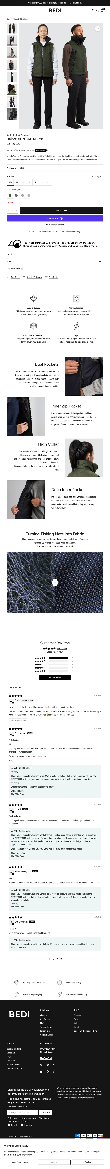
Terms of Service (46, 1027)
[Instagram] (56, 1065)
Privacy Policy (45, 1030)
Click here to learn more (46, 546)
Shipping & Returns (14, 1048)
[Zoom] (97, 28)
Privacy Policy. (26, 1154)
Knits (75, 1023)
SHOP (76, 1010)
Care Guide (11, 1060)
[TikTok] (56, 1071)
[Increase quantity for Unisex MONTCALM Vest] (16, 210)
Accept (54, 1162)
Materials (10, 261)
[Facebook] (43, 1065)
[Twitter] (49, 1065)
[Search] (97, 10)
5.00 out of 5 (62, 648)
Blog (42, 1023)
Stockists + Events (13, 1064)
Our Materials (45, 1019)
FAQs (9, 1056)
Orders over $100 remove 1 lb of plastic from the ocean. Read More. (55, 2)
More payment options (55, 225)
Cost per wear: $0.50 (15, 168)
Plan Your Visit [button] (46, 1058)
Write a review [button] (55, 677)
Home (8, 19)
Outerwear (78, 1015)
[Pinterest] (49, 1072)
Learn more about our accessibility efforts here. (79, 1097)
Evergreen (10, 195)
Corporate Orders (46, 1034)
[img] (15, 695)
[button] (14, 135)
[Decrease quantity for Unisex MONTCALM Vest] (9, 210)
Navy (29, 195)
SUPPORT (11, 1044)
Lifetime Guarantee (15, 268)
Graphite (16, 195)
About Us (43, 1015)
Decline (88, 1162)
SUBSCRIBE (46, 1112)
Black (22, 195)
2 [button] (53, 958)
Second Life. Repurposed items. (85, 1030)
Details (9, 254)
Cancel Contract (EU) (14, 1068)
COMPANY (44, 1010)
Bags (76, 1019)
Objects (76, 1027)
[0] (101, 10)
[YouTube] (43, 1072)
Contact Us (11, 1052)
